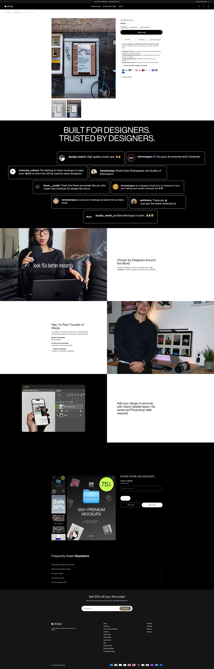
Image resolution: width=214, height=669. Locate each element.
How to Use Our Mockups (110, 629)
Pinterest (149, 631)
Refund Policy (107, 640)
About (121, 6)
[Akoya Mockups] (9, 6)
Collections (17, 12)
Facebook (149, 626)
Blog (104, 642)
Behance (149, 629)
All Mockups (95, 6)
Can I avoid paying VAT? (59, 582)
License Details (127, 77)
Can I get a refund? (57, 573)
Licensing (106, 631)
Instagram (149, 623)
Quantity (123, 494)
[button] (208, 6)
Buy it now (152, 505)
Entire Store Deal (109, 6)
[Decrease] (122, 498)
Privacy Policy (107, 637)
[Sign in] (204, 6)
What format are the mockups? (61, 569)
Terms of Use (107, 634)
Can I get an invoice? (57, 578)
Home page (8, 12)
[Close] (208, 1)
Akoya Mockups (60, 665)
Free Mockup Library (109, 651)
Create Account (107, 645)
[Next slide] (58, 536)
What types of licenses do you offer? (62, 564)
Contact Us (106, 626)
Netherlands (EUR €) (201, 1)
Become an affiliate (108, 648)
